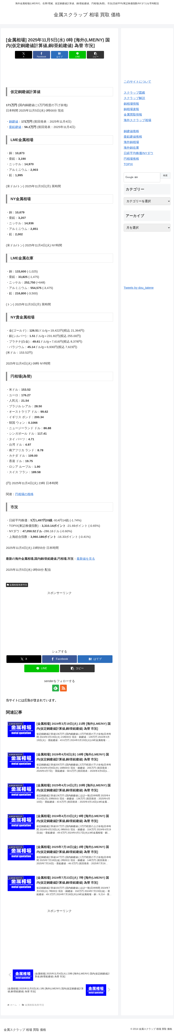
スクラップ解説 (134, 98)
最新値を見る (86, 558)
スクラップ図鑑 (134, 92)
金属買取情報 (133, 114)
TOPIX (128, 164)
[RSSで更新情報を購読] (63, 688)
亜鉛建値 (15, 127)
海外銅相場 (131, 142)
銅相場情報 (131, 103)
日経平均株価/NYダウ (138, 153)
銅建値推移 (131, 131)
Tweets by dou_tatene (139, 287)
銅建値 (13, 121)
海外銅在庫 (131, 147)
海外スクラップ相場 (137, 120)
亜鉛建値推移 (133, 136)
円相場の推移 (24, 494)
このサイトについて (137, 81)
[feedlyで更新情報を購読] (55, 688)
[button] (95, 55)
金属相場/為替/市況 (18, 585)
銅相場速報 (131, 109)
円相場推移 (131, 158)
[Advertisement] (59, 73)
